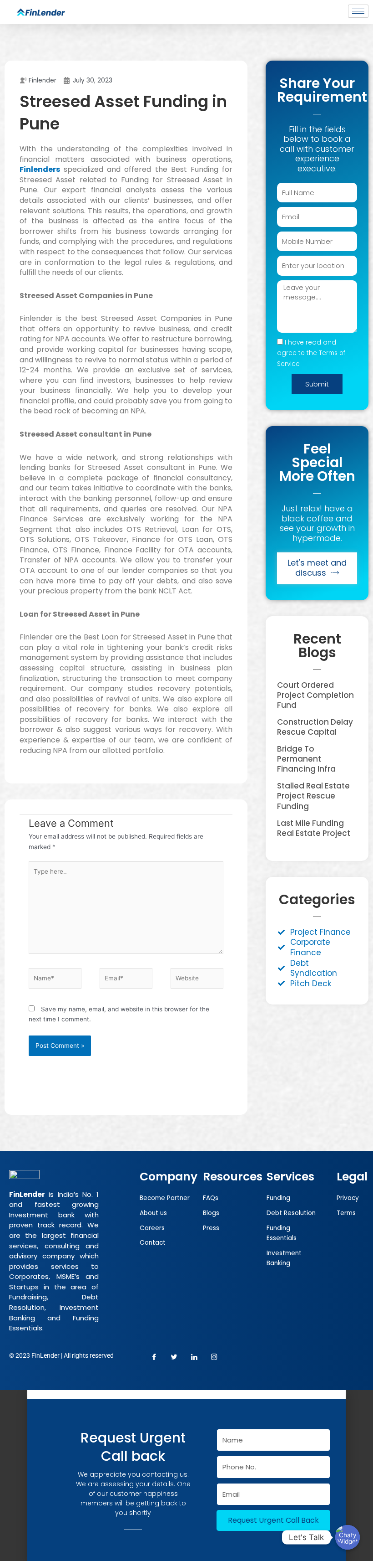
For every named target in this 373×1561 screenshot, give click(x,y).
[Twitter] (174, 1357)
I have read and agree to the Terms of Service (311, 353)
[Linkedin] (45, 1493)
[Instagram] (214, 1357)
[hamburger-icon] (358, 11)
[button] (186, 1394)
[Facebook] (154, 1357)
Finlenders (40, 169)
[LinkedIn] (194, 1357)
